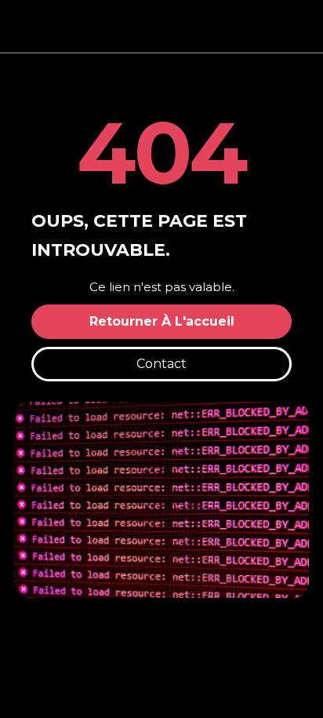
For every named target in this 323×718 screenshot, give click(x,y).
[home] (161, 26)
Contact (161, 363)
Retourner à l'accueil (161, 321)
